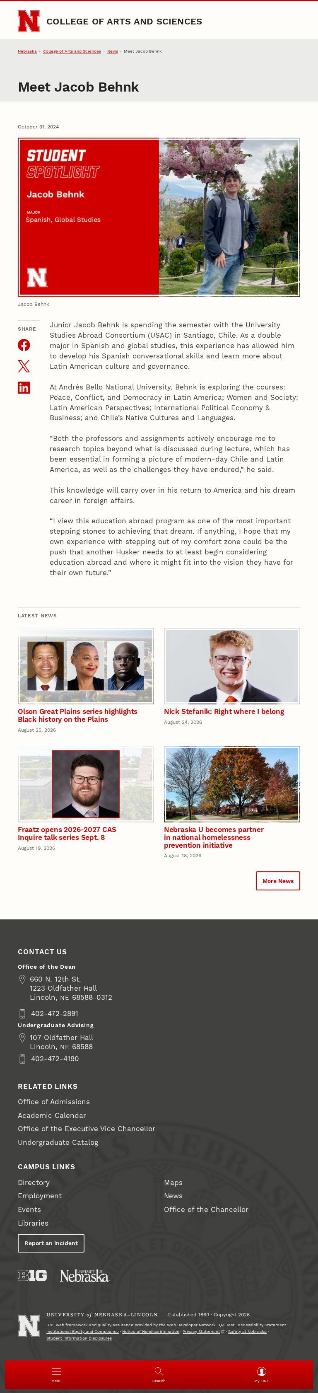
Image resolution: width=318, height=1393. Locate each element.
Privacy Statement (201, 1331)
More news (278, 881)
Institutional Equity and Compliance (82, 1331)
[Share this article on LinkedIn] (24, 388)
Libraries (33, 1223)
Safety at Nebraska (247, 1331)
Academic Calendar (52, 1116)
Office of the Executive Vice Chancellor (86, 1129)
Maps (173, 1183)
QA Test (226, 1325)
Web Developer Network (191, 1325)
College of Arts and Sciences (124, 21)
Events (29, 1210)
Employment (40, 1196)
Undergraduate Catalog (58, 1142)
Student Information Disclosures (79, 1338)
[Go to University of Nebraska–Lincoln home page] (28, 21)
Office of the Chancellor (206, 1210)
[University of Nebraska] (85, 1275)
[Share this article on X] (24, 366)
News (112, 51)
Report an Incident (51, 1243)
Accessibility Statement (262, 1325)
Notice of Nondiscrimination (150, 1331)
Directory (34, 1183)
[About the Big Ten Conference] (32, 1276)
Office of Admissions (54, 1102)
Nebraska (27, 51)
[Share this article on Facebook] (24, 345)
